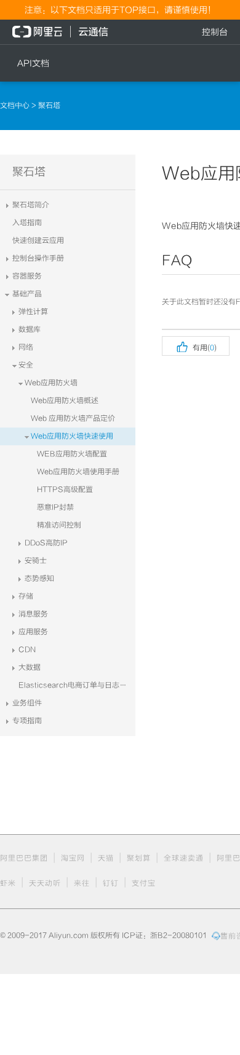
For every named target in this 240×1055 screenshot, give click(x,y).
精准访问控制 (59, 525)
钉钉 (111, 883)
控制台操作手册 (38, 258)
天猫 (106, 858)
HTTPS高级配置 (65, 489)
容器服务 (27, 276)
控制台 (215, 32)
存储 (25, 596)
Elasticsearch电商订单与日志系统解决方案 (76, 685)
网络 (25, 347)
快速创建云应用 (38, 240)
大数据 (29, 667)
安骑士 (36, 560)
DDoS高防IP (46, 543)
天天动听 (45, 883)
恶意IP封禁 (55, 507)
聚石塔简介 (30, 205)
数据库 (29, 329)
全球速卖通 (184, 858)
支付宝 (144, 883)
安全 (25, 365)
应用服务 (33, 631)
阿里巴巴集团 (24, 858)
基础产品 (27, 294)
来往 (82, 883)
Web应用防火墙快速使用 (72, 436)
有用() (196, 346)
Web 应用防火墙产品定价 (73, 418)
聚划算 (139, 858)
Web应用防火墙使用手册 (78, 471)
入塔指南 (27, 222)
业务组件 (27, 703)
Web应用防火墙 (51, 382)
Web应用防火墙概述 (64, 400)
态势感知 (39, 578)
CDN (27, 649)
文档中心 (15, 105)
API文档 (33, 63)
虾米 (8, 883)
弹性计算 (33, 311)
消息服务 (33, 614)
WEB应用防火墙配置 (72, 454)
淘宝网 (73, 858)
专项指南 (27, 720)
